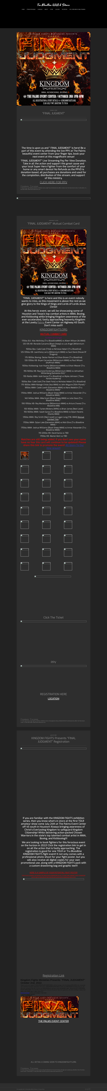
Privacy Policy (41, 1089)
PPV (53, 662)
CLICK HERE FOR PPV (53, 182)
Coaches (57, 9)
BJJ (22, 188)
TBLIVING (75, 1070)
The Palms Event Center (73, 188)
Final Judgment (52, 721)
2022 (23, 721)
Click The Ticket (53, 617)
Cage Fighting (30, 188)
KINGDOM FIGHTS (63, 721)
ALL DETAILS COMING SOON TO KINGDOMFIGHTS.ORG (53, 1062)
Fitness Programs (31, 9)
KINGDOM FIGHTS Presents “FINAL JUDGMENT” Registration (53, 739)
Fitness (57, 721)
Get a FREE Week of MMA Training (77, 9)
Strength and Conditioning (66, 1070)
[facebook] (87, 1089)
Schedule (40, 9)
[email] (89, 1089)
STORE (51, 9)
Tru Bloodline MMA (28, 722)
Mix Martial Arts (54, 188)
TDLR (78, 1070)
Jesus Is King (42, 1070)
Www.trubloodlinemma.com (34, 189)
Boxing (25, 188)
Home (23, 9)
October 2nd (64, 188)
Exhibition (36, 188)
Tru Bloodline (81, 188)
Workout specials (46, 1071)
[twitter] (85, 1089)
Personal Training (56, 1070)
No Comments (34, 186)
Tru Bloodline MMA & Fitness (53, 5)
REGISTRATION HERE (53, 694)
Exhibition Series (42, 188)
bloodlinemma (25, 186)
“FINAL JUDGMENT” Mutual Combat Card (53, 223)
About (46, 9)
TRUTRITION (64, 9)
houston (37, 1070)
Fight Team (48, 188)
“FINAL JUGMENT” (53, 113)
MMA (60, 188)
